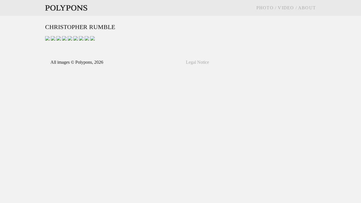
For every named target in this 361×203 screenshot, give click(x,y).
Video (285, 7)
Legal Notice (197, 62)
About (306, 7)
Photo (265, 7)
